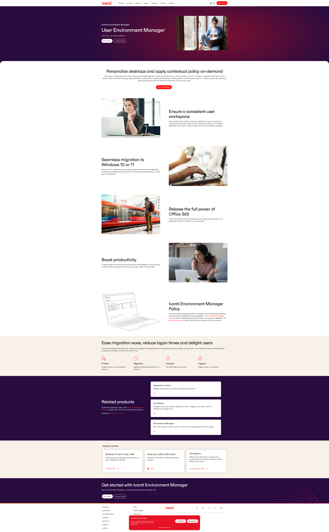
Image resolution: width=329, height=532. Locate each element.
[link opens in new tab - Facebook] (215, 508)
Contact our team (116, 413)
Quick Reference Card (176, 320)
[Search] (214, 3)
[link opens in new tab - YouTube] (221, 508)
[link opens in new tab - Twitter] (197, 508)
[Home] (107, 3)
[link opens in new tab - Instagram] (209, 508)
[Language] (210, 3)
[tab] (121, 3)
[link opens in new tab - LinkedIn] (203, 508)
